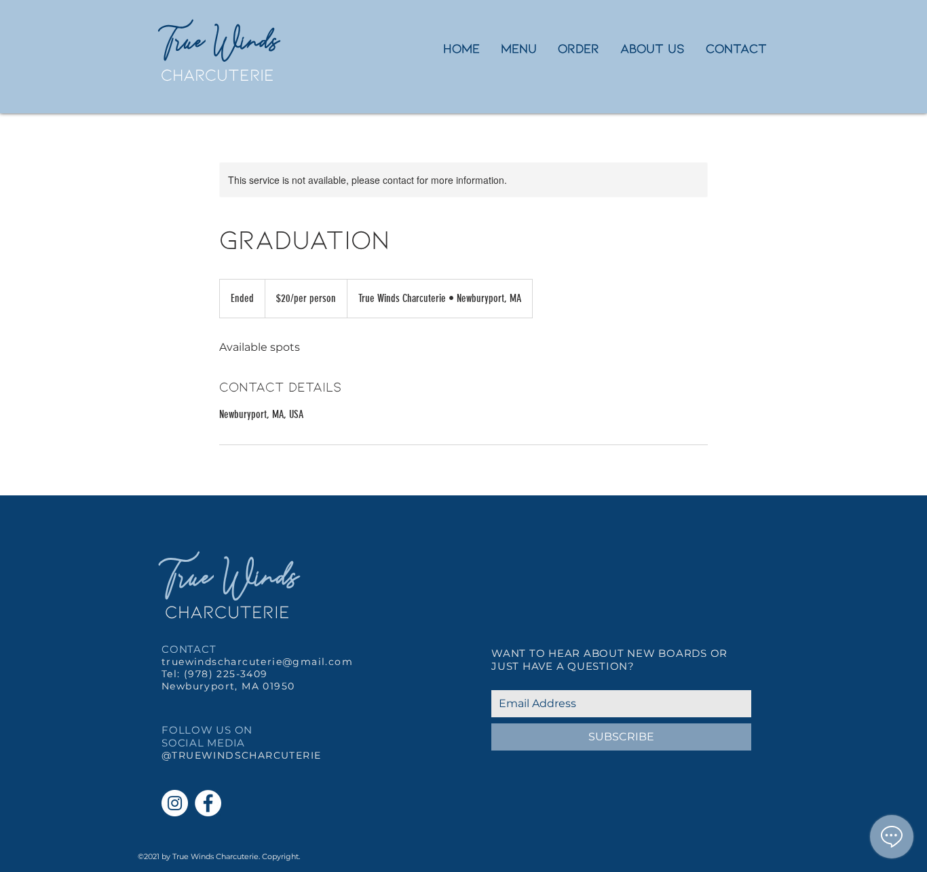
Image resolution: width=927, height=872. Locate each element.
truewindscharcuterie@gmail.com (257, 662)
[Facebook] (208, 803)
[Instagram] (175, 803)
